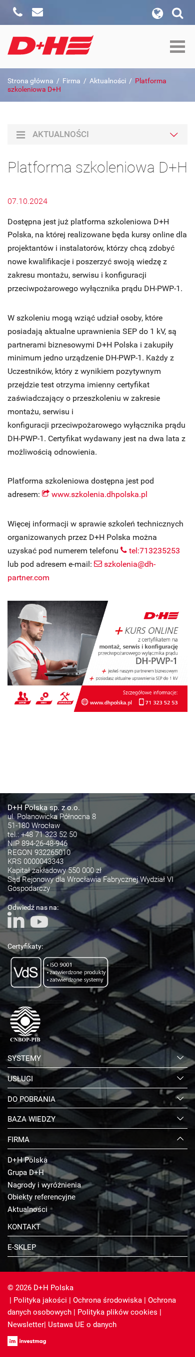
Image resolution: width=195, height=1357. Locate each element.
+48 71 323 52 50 (49, 834)
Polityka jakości (40, 1300)
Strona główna (31, 81)
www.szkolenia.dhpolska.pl (100, 494)
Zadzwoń (18, 12)
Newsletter (26, 1324)
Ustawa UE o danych (82, 1324)
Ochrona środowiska (107, 1300)
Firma (71, 81)
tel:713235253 (154, 550)
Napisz (38, 12)
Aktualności (108, 81)
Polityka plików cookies (118, 1312)
